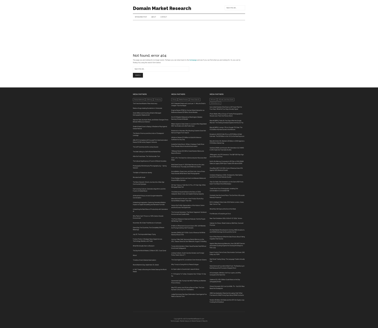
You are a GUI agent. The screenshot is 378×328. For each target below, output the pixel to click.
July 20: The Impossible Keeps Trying (144, 234)
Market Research (197, 321)
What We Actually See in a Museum (143, 246)
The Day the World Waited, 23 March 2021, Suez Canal (149, 250)
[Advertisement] (189, 35)
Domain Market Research (162, 8)
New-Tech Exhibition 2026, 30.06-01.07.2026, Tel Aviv (226, 218)
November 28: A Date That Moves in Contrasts (147, 223)
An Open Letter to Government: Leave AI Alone (185, 269)
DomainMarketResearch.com (195, 319)
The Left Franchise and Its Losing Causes (145, 147)
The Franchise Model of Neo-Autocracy (145, 103)
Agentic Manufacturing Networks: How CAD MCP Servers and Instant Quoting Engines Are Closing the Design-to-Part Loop (227, 245)
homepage (193, 60)
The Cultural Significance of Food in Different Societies (149, 161)
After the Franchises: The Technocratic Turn (146, 156)
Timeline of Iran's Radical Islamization (144, 260)
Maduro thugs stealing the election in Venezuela (147, 108)
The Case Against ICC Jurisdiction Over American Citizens (189, 260)
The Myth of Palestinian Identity (142, 172)
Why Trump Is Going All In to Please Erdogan (185, 264)
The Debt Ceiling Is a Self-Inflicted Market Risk (146, 151)
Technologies (175, 321)
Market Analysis (185, 321)
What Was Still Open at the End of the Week (223, 209)
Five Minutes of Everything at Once (220, 213)
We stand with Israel (139, 177)
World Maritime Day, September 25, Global (146, 265)
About (135, 255)
